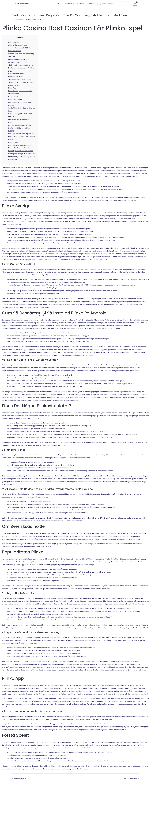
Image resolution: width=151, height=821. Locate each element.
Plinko (10, 122)
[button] (73, 3)
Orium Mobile (22, 3)
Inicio (59, 3)
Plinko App (12, 88)
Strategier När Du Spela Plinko (19, 79)
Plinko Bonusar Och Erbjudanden (20, 145)
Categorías (68, 3)
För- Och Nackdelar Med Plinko (19, 125)
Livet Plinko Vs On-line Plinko (18, 119)
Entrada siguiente (131, 778)
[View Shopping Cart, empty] (135, 4)
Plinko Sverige (13, 42)
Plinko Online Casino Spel (17, 45)
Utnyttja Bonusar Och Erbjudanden (21, 134)
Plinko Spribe (13, 142)
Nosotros (80, 3)
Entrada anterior (19, 778)
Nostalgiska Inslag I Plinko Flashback (21, 154)
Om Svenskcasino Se (16, 73)
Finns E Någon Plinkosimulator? (19, 59)
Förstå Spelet (13, 96)
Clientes (91, 3)
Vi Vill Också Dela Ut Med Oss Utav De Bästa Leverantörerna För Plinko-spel (22, 68)
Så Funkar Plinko (14, 62)
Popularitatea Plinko (16, 76)
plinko (18, 224)
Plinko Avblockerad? (15, 99)
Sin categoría (18, 19)
